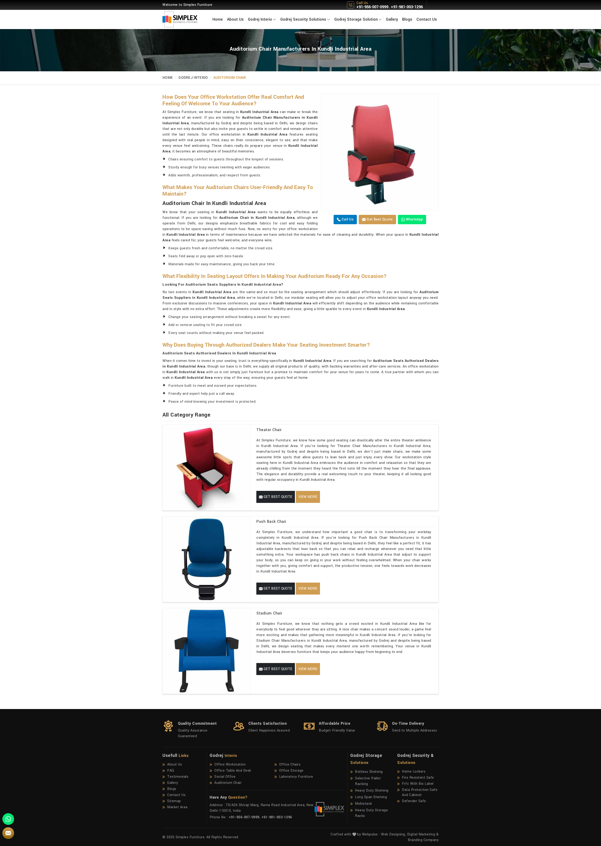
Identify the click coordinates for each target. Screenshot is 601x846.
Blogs (407, 19)
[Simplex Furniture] (183, 19)
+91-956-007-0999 (372, 7)
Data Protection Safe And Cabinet (419, 792)
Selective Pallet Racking (368, 781)
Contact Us (426, 19)
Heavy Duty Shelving (372, 790)
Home (217, 19)
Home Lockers (413, 771)
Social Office (225, 776)
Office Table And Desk (232, 770)
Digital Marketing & (423, 834)
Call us (347, 219)
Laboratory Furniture (296, 776)
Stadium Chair (269, 613)
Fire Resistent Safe (418, 777)
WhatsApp (414, 219)
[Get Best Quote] (380, 152)
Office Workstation (230, 764)
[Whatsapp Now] (8, 819)
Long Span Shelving (371, 797)
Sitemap (174, 801)
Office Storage (291, 770)
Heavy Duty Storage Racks (371, 813)
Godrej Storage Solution (356, 19)
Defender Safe (414, 801)
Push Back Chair (271, 521)
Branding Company (423, 840)
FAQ (170, 770)
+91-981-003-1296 (407, 7)
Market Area (177, 807)
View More (307, 496)
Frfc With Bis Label (418, 783)
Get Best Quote (379, 219)
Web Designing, (393, 834)
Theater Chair (269, 429)
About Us (235, 19)
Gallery (392, 19)
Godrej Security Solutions (303, 19)
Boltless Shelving (369, 771)
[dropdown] (274, 19)
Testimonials (177, 776)
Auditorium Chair (228, 782)
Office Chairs (290, 764)
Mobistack (363, 803)
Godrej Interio (260, 19)
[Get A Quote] (8, 833)
